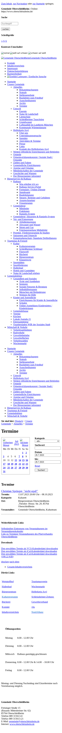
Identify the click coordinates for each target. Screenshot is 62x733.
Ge (32, 602)
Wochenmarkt (38, 586)
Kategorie (40, 438)
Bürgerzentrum (9, 591)
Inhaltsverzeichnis (10, 612)
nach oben (14, 561)
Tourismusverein (39, 581)
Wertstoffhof (8, 581)
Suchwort (40, 445)
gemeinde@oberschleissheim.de (24, 721)
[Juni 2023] (8, 445)
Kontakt (5, 607)
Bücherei (6, 602)
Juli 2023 (16, 442)
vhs (33, 607)
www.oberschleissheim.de (22, 724)
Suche (4, 17)
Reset (37, 466)
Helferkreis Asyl (39, 591)
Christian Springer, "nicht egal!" (19, 491)
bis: (36, 459)
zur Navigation (20, 3)
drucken (5, 561)
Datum (38, 452)
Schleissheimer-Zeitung (42, 597)
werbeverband (41, 602)
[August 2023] (24, 445)
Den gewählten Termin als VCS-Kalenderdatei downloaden (29, 548)
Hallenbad (7, 586)
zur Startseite (39, 3)
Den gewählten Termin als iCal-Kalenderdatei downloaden (29, 551)
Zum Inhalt (6, 3)
